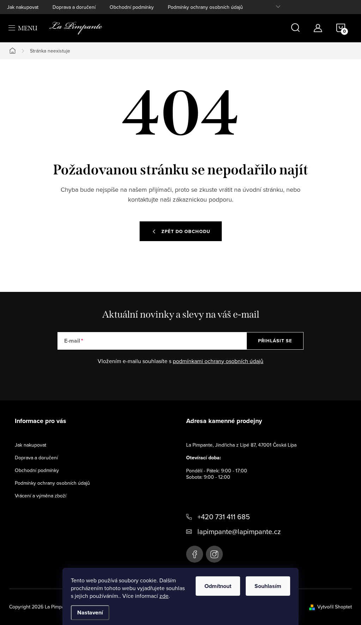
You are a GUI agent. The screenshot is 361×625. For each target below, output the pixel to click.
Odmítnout (217, 586)
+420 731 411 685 (223, 516)
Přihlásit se (275, 340)
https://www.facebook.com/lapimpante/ (194, 554)
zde (164, 596)
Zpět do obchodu (185, 231)
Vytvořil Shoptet (334, 606)
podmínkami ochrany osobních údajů (218, 361)
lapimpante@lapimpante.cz (239, 531)
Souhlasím (268, 586)
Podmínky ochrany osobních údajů (205, 7)
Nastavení (90, 612)
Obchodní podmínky (132, 7)
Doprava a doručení (74, 7)
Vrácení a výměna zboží (40, 495)
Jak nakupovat (22, 7)
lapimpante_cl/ (214, 554)
